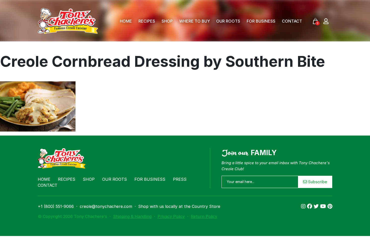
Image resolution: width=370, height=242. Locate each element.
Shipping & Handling (132, 216)
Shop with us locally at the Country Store (179, 206)
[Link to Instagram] (304, 206)
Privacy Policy (171, 216)
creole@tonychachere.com (106, 206)
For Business (261, 21)
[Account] (325, 21)
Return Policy (204, 216)
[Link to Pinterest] (329, 206)
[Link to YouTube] (323, 206)
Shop (167, 21)
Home (126, 21)
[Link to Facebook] (310, 206)
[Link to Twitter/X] (317, 206)
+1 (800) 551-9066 (56, 206)
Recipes (146, 21)
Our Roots (228, 21)
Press (180, 179)
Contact (292, 21)
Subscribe (317, 181)
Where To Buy (194, 21)
